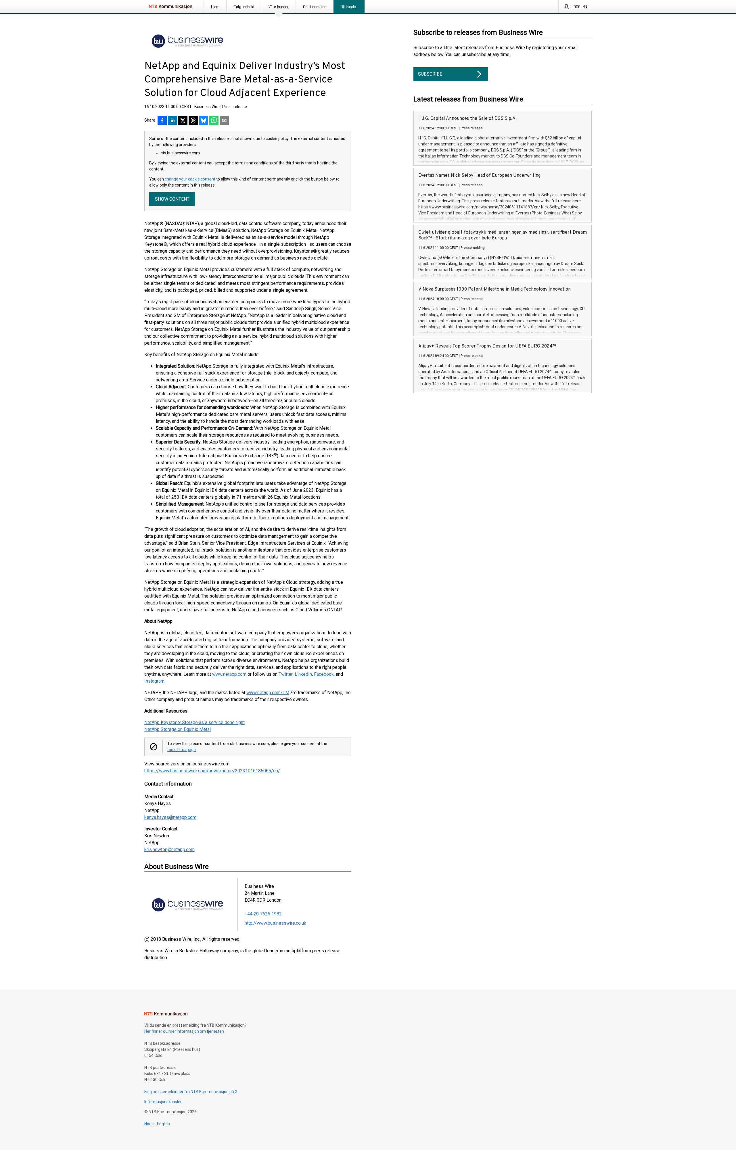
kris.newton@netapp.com (169, 849)
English (163, 1124)
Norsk (149, 1124)
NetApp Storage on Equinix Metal (177, 729)
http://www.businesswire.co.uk (275, 923)
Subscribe (430, 74)
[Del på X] (182, 121)
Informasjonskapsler (163, 1101)
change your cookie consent (190, 179)
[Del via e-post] (224, 121)
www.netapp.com (229, 674)
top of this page (181, 749)
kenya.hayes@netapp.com (170, 817)
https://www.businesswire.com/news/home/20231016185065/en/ (212, 770)
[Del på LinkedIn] (172, 121)
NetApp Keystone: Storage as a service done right (194, 722)
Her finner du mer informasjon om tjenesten (184, 1031)
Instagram (154, 681)
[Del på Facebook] (162, 121)
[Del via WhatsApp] (213, 121)
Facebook (324, 674)
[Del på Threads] (193, 121)
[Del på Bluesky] (203, 121)
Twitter (286, 674)
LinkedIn (303, 674)
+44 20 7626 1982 (263, 914)
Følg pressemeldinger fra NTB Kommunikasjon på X (190, 1091)
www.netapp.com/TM (267, 692)
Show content (172, 199)
